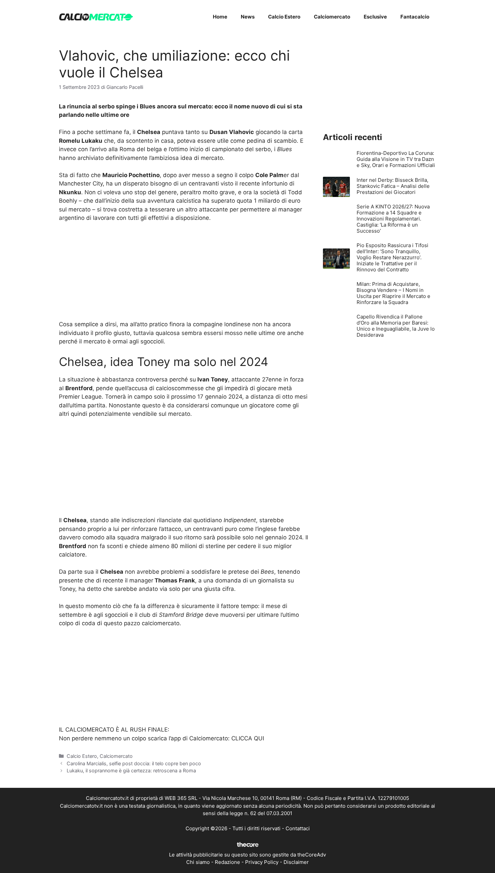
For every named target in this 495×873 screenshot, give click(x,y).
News (248, 16)
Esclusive (375, 16)
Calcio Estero (284, 16)
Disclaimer (296, 862)
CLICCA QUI (247, 738)
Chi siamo (198, 862)
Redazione (227, 862)
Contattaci (298, 828)
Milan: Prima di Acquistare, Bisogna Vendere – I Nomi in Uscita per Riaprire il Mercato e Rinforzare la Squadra (393, 293)
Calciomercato (332, 16)
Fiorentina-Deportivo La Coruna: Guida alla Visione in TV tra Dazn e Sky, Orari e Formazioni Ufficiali (396, 159)
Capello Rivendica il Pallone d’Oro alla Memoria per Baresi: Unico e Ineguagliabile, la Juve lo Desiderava (396, 325)
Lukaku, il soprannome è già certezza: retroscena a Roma (131, 770)
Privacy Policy (261, 862)
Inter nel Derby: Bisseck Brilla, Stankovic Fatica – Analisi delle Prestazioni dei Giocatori (393, 186)
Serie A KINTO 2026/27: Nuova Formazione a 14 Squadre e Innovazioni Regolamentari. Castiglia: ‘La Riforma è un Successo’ (393, 218)
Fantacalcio (414, 16)
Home (220, 16)
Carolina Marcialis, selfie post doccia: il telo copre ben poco (134, 763)
